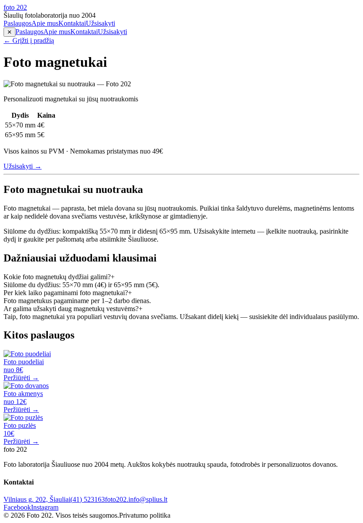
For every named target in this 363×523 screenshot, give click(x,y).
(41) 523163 (87, 499)
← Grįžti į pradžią (29, 40)
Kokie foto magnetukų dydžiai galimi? (59, 277)
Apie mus (44, 23)
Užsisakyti (100, 23)
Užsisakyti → (23, 166)
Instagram (44, 507)
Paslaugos (17, 23)
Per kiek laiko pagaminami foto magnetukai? (68, 292)
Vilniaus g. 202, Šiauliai (37, 499)
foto (15, 7)
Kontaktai (72, 23)
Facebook (17, 507)
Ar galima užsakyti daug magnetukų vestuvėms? (73, 308)
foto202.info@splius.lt (136, 499)
